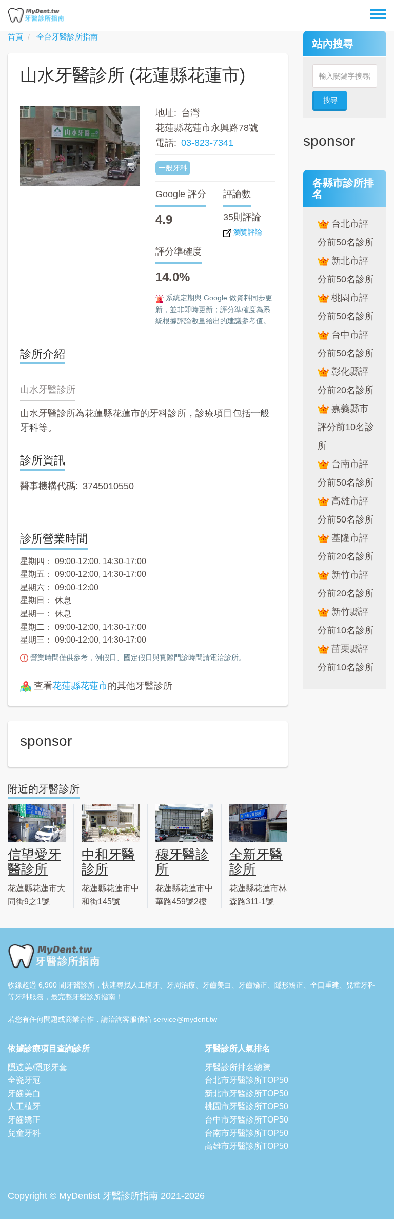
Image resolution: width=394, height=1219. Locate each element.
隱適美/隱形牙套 (37, 1067)
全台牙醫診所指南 (67, 36)
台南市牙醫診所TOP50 (246, 1133)
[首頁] (36, 15)
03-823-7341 (207, 143)
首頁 (15, 36)
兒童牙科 (24, 1133)
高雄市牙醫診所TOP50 (246, 1145)
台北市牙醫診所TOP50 (246, 1080)
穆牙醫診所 (182, 862)
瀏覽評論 (246, 232)
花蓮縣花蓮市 (80, 686)
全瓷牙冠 (24, 1080)
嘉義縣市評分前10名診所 (346, 427)
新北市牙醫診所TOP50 (246, 1093)
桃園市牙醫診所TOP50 (246, 1106)
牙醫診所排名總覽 (237, 1067)
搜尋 (330, 100)
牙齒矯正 (24, 1119)
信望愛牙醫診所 (34, 862)
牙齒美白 (24, 1093)
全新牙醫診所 (256, 862)
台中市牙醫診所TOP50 (246, 1119)
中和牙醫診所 (108, 862)
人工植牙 (24, 1106)
